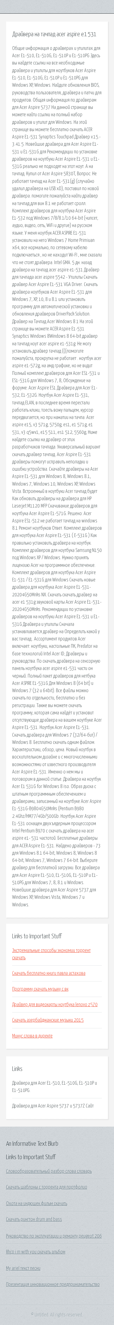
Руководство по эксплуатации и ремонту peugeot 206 (54, 1236)
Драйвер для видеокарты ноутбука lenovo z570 (55, 1004)
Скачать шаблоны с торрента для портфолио (46, 1187)
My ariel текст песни (23, 1268)
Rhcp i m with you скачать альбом (35, 1252)
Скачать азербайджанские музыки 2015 (48, 1020)
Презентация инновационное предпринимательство (53, 1284)
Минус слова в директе (32, 1036)
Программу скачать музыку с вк (40, 989)
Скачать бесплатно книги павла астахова (48, 973)
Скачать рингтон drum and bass (34, 1219)
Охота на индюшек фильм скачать (36, 1203)
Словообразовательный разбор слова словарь (49, 1171)
